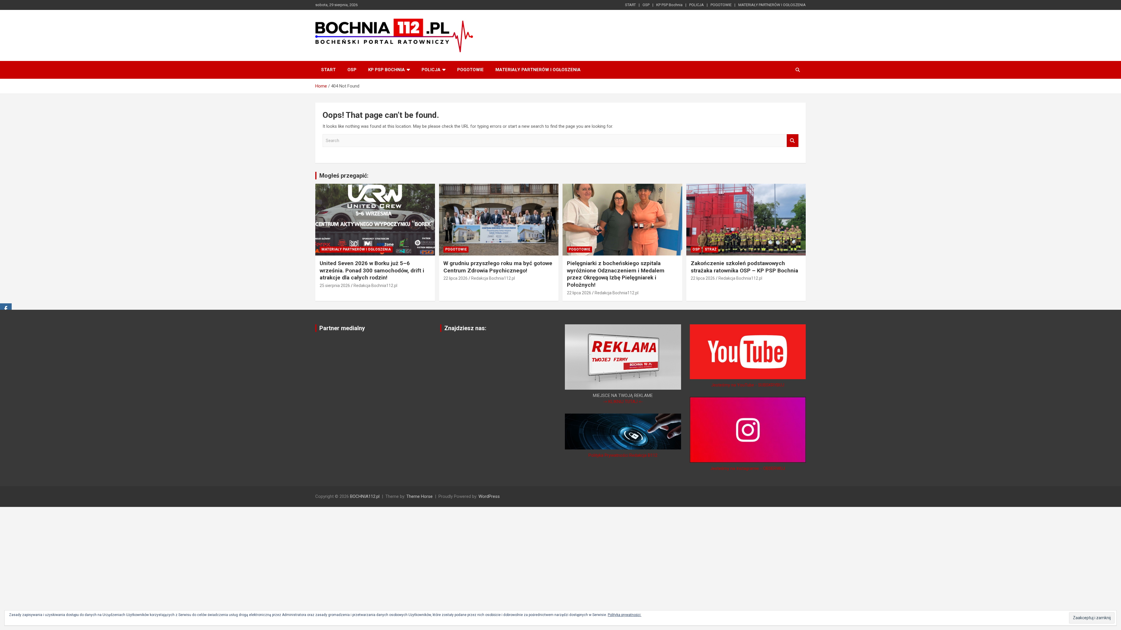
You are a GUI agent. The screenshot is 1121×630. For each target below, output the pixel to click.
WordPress (489, 496)
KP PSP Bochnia (669, 5)
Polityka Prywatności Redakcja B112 (623, 455)
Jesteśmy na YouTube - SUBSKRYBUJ (747, 385)
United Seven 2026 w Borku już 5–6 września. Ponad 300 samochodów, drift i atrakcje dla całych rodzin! (372, 270)
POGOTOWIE (721, 5)
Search (792, 140)
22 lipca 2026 (455, 278)
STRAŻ (710, 249)
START (630, 5)
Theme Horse (419, 496)
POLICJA (696, 5)
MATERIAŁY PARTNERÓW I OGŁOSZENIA (772, 5)
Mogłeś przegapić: (343, 175)
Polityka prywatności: (624, 615)
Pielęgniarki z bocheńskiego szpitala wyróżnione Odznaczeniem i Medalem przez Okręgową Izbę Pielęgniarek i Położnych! (615, 274)
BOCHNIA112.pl (365, 496)
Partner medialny (342, 328)
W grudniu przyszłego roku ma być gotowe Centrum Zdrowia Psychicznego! (497, 267)
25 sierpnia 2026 (335, 285)
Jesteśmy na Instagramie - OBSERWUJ (747, 468)
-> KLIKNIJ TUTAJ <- (623, 401)
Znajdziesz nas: (465, 328)
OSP (646, 5)
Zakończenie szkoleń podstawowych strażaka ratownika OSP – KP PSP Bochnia (744, 267)
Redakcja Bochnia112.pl (375, 285)
